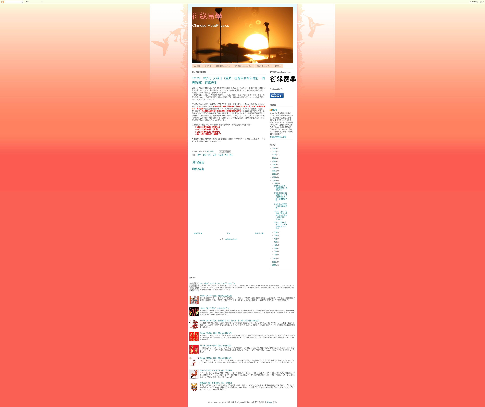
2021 (274, 155)
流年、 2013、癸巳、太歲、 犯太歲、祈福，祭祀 (215, 155)
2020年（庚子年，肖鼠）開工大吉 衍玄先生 (216, 296)
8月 (275, 242)
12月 (276, 183)
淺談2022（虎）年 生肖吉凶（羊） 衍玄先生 (216, 370)
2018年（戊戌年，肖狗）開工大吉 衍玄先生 (216, 333)
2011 (274, 262)
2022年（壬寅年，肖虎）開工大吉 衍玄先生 (216, 358)
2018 (274, 164)
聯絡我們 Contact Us (263, 66)
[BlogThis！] (223, 151)
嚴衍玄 (274, 110)
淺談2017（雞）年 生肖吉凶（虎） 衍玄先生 (216, 383)
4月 (275, 245)
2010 (274, 265)
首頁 (228, 233)
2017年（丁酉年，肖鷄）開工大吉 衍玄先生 (216, 346)
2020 (274, 158)
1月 (275, 255)
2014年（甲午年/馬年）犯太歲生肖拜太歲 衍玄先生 (280, 225)
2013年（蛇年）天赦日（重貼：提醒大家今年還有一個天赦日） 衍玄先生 (280, 215)
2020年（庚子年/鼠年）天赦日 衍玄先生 (214, 308)
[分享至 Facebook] (227, 151)
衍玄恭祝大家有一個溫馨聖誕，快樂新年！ (280, 188)
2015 (274, 174)
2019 (274, 161)
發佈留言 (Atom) (231, 239)
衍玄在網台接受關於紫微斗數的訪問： (280, 206)
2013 (274, 180)
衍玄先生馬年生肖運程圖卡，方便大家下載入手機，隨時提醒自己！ (280, 197)
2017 (274, 168)
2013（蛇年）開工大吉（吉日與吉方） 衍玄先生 (217, 283)
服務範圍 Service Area (223, 66)
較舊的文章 (259, 233)
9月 (275, 239)
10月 (276, 235)
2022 (274, 152)
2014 (274, 177)
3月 (275, 248)
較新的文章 (198, 233)
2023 (274, 148)
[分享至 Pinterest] (230, 151)
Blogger (269, 402)
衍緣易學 (207, 16)
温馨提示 (278, 66)
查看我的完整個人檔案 (278, 137)
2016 (274, 171)
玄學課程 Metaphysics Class (243, 66)
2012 (274, 259)
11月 (276, 232)
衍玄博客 (208, 66)
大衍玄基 (197, 66)
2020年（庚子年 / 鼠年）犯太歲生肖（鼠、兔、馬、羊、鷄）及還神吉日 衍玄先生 (230, 321)
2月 (275, 251)
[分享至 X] (225, 151)
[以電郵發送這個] (220, 151)
